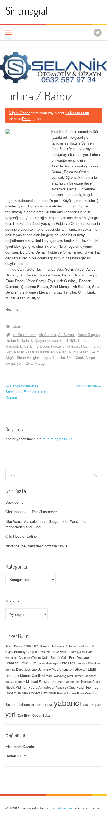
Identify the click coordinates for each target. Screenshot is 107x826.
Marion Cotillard (32, 675)
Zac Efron (24, 715)
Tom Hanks (44, 704)
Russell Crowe (66, 693)
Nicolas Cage (90, 681)
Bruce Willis (59, 652)
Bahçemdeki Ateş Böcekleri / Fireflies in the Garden (25, 391)
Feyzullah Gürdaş (65, 346)
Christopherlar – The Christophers (32, 511)
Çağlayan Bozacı (44, 340)
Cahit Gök (68, 340)
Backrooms (14, 502)
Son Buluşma (88, 385)
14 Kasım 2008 (24, 334)
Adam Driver (13, 646)
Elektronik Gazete (19, 746)
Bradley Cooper (25, 651)
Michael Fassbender (41, 681)
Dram (26, 118)
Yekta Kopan (91, 704)
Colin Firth (68, 657)
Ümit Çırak (75, 357)
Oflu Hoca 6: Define (21, 536)
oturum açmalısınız (57, 438)
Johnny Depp (14, 669)
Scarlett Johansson (20, 704)
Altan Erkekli (32, 646)
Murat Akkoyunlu (69, 681)
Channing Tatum (30, 657)
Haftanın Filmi (16, 755)
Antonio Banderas (77, 646)
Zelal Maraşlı (36, 363)
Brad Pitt (44, 651)
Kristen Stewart (75, 669)
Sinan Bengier (28, 357)
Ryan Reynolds (87, 693)
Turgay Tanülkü (53, 357)
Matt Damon (75, 675)
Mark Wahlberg (56, 675)
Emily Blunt (27, 663)
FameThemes (61, 808)
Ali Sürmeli (66, 334)
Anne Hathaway (53, 646)
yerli (20, 363)
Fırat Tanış (68, 662)
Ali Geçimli (47, 334)
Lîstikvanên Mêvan (51, 352)
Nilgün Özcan (19, 112)
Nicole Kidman (16, 687)
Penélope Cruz (65, 687)
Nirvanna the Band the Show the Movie (36, 545)
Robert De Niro (16, 693)
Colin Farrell (51, 657)
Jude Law (30, 669)
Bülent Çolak (76, 651)
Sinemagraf (27, 10)
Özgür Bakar (41, 715)
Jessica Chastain (88, 663)
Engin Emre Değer (34, 346)
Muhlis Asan (78, 352)
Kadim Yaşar (24, 352)
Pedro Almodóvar (42, 687)
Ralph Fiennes (87, 687)
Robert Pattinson (42, 693)
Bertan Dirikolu (17, 340)
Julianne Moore (49, 669)
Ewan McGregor (48, 663)
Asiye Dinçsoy (89, 334)
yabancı (67, 702)
